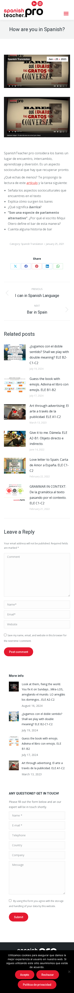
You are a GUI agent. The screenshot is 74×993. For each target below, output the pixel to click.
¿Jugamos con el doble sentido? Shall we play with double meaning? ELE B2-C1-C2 (49, 354)
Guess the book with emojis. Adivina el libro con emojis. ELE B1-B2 (49, 384)
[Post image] (15, 352)
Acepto (24, 974)
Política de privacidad (37, 984)
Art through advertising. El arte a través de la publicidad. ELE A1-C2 (49, 411)
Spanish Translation (19, 59)
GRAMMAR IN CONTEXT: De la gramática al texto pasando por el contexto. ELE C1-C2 (48, 494)
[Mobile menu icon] (66, 13)
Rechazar (47, 974)
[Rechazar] (69, 972)
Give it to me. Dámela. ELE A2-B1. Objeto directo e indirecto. (48, 438)
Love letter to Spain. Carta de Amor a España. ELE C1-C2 (49, 465)
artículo (32, 183)
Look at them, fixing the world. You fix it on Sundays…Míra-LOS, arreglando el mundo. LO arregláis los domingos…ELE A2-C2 (43, 691)
